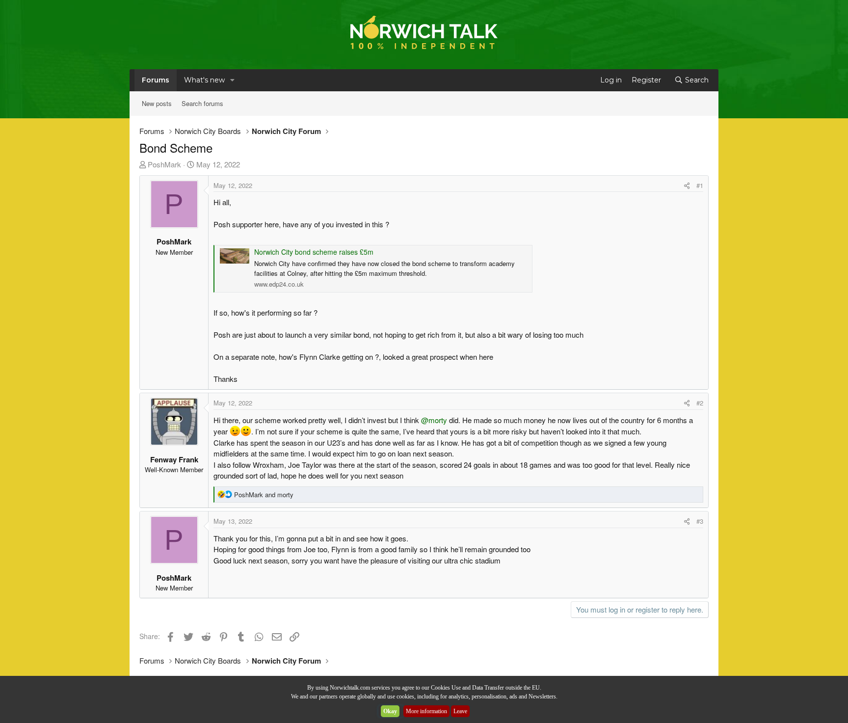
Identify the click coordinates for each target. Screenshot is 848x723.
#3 (699, 521)
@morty (434, 420)
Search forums (202, 103)
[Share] (687, 185)
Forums (155, 80)
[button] (232, 80)
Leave (460, 711)
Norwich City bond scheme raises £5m (313, 252)
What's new (204, 80)
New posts (157, 103)
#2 (699, 402)
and (263, 494)
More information (426, 711)
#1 (699, 185)
